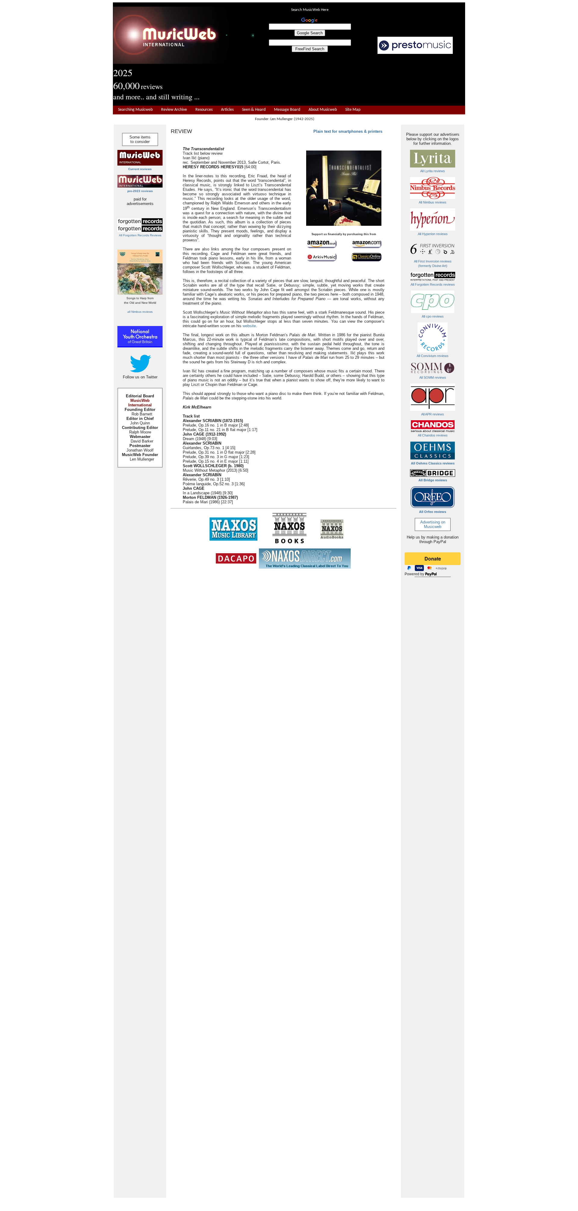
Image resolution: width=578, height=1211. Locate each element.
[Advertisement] (359, 80)
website (249, 326)
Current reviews (140, 169)
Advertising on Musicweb (432, 524)
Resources (204, 109)
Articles (227, 109)
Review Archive (174, 109)
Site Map (352, 109)
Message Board (287, 109)
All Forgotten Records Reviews (140, 235)
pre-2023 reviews (140, 191)
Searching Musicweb (135, 109)
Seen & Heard (254, 109)
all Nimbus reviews (140, 311)
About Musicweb (323, 109)
